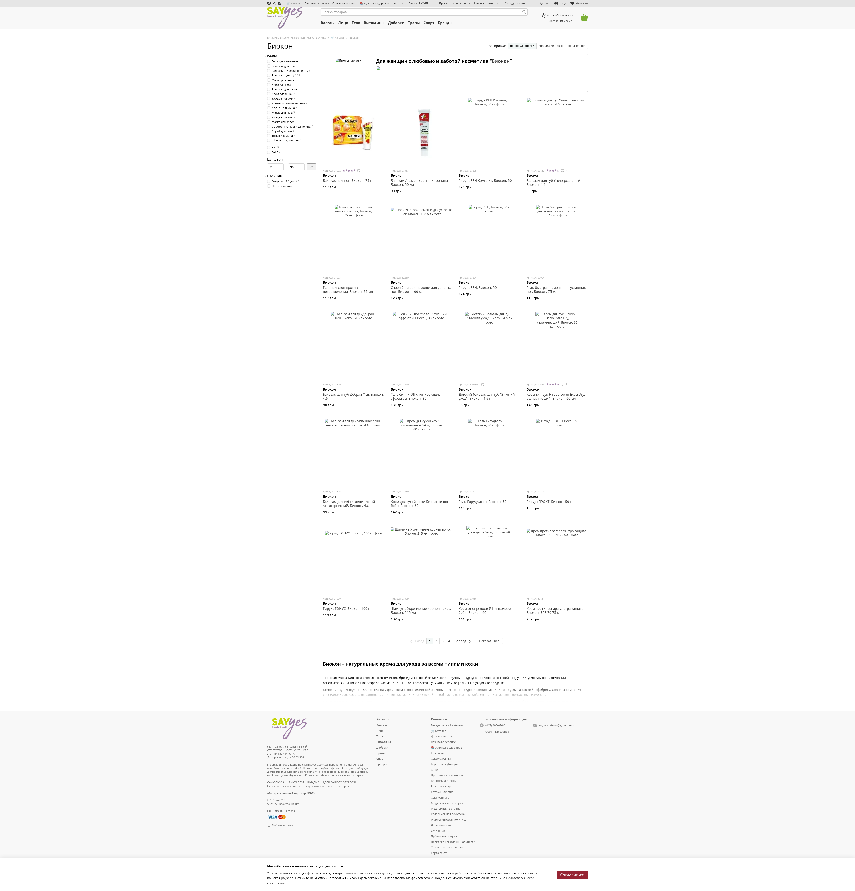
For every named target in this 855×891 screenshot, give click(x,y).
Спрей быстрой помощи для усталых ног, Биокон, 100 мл (421, 289)
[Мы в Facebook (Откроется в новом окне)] (269, 3)
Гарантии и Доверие (445, 764)
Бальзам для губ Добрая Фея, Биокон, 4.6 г (353, 396)
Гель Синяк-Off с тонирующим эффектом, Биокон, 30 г (416, 396)
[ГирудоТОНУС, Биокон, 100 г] (353, 559)
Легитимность (441, 825)
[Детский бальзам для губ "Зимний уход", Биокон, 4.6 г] (489, 345)
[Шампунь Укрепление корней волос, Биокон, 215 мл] (421, 559)
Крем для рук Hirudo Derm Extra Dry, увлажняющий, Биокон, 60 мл (556, 396)
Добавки (396, 22)
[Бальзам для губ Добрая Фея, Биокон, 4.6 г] (353, 345)
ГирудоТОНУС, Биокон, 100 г (346, 608)
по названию (576, 46)
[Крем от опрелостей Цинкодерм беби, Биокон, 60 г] (489, 559)
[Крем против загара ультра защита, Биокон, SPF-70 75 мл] (557, 559)
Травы (414, 22)
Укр (548, 3)
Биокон (501, 61)
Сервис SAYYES (418, 3)
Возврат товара (441, 786)
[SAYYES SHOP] (289, 728)
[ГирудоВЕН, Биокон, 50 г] (489, 238)
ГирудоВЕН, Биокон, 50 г (479, 287)
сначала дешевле (551, 46)
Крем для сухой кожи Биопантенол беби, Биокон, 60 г (419, 503)
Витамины (374, 22)
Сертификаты (440, 797)
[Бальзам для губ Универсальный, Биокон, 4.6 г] (557, 131)
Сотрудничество (515, 3)
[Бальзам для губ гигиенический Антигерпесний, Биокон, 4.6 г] (353, 452)
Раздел (273, 55)
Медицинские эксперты (447, 803)
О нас (434, 770)
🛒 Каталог (294, 3)
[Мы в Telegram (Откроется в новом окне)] (279, 3)
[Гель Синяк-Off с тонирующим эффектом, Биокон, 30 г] (421, 345)
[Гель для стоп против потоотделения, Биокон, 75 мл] (353, 238)
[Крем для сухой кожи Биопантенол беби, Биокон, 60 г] (421, 452)
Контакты (399, 3)
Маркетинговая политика (448, 819)
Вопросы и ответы (486, 3)
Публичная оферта (444, 836)
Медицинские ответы (445, 809)
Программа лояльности (454, 3)
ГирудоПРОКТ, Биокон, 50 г (549, 501)
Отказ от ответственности (448, 847)
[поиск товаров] (524, 12)
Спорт (428, 22)
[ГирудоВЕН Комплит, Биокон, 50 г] (489, 131)
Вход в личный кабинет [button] (447, 725)
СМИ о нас (438, 831)
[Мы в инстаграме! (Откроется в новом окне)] (274, 3)
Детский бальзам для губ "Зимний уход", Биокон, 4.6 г (487, 396)
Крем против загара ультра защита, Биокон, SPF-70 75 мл (555, 610)
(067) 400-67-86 (560, 15)
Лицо (343, 22)
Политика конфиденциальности (453, 842)
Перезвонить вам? (559, 21)
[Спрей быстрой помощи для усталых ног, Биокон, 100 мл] (421, 238)
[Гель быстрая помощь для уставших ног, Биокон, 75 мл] (557, 238)
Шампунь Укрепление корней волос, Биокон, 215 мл (421, 610)
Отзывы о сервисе (344, 3)
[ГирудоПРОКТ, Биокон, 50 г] (557, 452)
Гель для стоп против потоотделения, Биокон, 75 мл (348, 289)
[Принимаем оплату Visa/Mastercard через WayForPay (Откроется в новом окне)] (276, 817)
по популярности (522, 46)
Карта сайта (439, 853)
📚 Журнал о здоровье (374, 3)
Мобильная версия (284, 825)
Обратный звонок (497, 731)
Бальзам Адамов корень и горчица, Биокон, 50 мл (420, 182)
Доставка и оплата (317, 3)
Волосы (328, 22)
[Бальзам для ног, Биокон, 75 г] (353, 131)
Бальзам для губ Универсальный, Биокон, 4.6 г (554, 182)
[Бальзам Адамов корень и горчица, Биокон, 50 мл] (421, 131)
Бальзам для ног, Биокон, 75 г (347, 180)
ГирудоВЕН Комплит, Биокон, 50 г (486, 180)
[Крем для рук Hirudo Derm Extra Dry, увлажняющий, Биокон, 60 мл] (557, 345)
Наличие (274, 176)
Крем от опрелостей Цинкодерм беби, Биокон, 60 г (485, 610)
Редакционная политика (448, 814)
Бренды (445, 22)
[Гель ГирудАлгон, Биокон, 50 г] (489, 452)
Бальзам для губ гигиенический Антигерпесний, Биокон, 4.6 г (349, 503)
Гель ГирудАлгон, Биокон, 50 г (484, 501)
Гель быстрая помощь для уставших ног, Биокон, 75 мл (556, 289)
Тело (356, 22)
